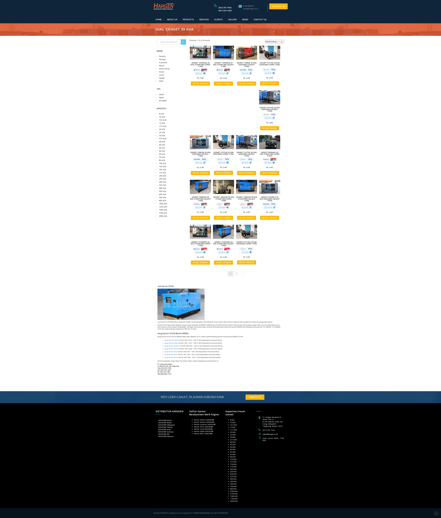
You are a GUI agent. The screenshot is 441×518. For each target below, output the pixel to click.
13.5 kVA (163, 120)
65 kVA (162, 154)
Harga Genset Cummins (172, 346)
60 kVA (162, 151)
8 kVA (161, 114)
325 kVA (162, 185)
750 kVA (162, 197)
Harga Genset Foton (170, 352)
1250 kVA (163, 207)
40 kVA (162, 141)
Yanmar (162, 59)
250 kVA (162, 179)
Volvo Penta (164, 68)
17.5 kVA (163, 126)
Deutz (161, 65)
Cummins (163, 62)
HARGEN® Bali (163, 434)
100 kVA (162, 163)
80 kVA (162, 160)
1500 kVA (163, 210)
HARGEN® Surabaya (166, 432)
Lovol (161, 75)
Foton (161, 72)
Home (159, 19)
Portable (163, 100)
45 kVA (162, 145)
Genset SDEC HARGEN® (203, 434)
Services (204, 19)
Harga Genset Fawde (171, 357)
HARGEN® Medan (165, 422)
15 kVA (162, 123)
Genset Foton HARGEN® (203, 427)
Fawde (162, 78)
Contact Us (278, 6)
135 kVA (162, 166)
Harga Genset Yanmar (171, 349)
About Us (172, 19)
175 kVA (162, 172)
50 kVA (162, 148)
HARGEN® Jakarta (165, 420)
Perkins (162, 56)
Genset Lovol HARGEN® (203, 429)
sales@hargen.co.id (270, 434)
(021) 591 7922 (225, 8)
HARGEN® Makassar (166, 436)
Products (188, 19)
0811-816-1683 (225, 11)
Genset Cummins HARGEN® (204, 424)
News (245, 19)
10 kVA (162, 117)
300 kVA (162, 182)
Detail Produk (200, 84)
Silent (161, 94)
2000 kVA (163, 216)
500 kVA (162, 191)
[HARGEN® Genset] (164, 6)
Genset (179, 513)
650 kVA (162, 194)
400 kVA (162, 188)
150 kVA (162, 169)
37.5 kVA (163, 138)
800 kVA (162, 200)
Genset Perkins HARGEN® (204, 420)
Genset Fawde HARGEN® (203, 431)
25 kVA (162, 132)
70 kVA (162, 157)
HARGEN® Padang (165, 427)
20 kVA (162, 129)
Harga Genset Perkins (171, 340)
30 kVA (162, 135)
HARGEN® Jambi (164, 429)
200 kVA (162, 176)
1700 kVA (163, 213)
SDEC (161, 81)
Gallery (232, 19)
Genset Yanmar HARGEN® (204, 422)
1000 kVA (163, 203)
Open (161, 97)
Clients (218, 19)
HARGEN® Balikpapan (166, 425)
